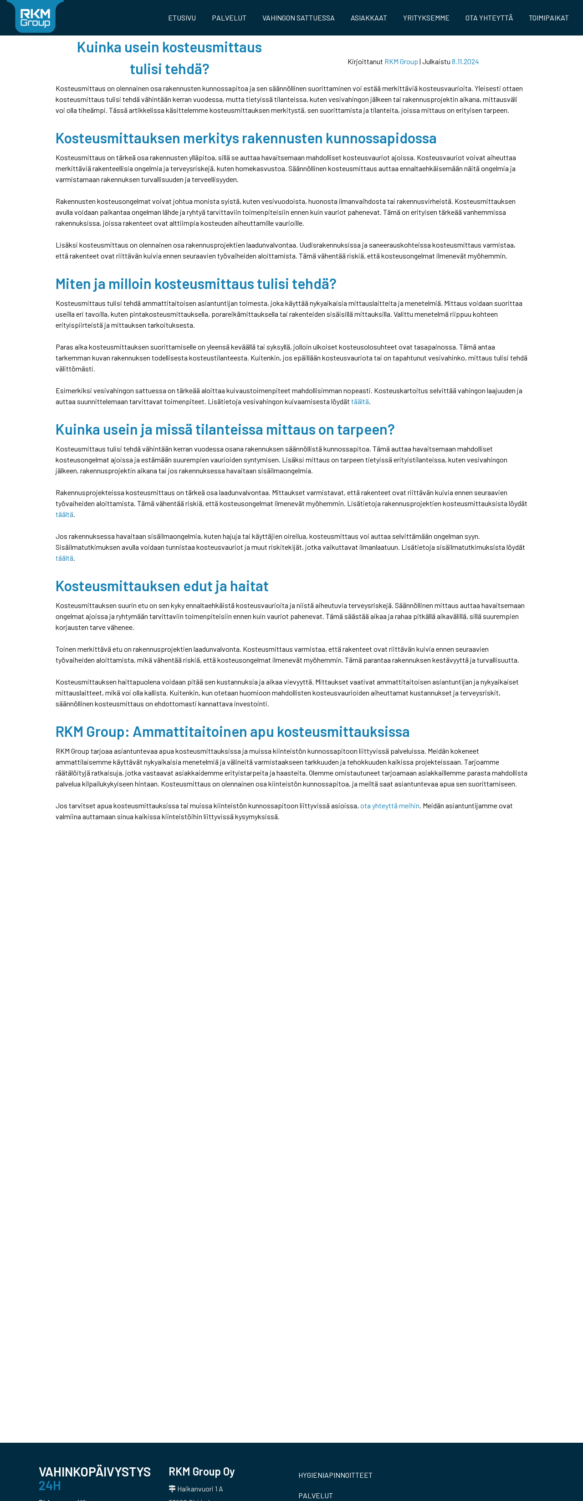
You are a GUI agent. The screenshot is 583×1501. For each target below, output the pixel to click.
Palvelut (229, 17)
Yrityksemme (426, 17)
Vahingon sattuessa (298, 17)
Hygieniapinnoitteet (335, 1475)
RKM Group (401, 61)
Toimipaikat (549, 17)
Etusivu (182, 17)
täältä (360, 401)
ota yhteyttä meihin (389, 805)
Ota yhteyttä (489, 17)
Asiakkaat (369, 17)
